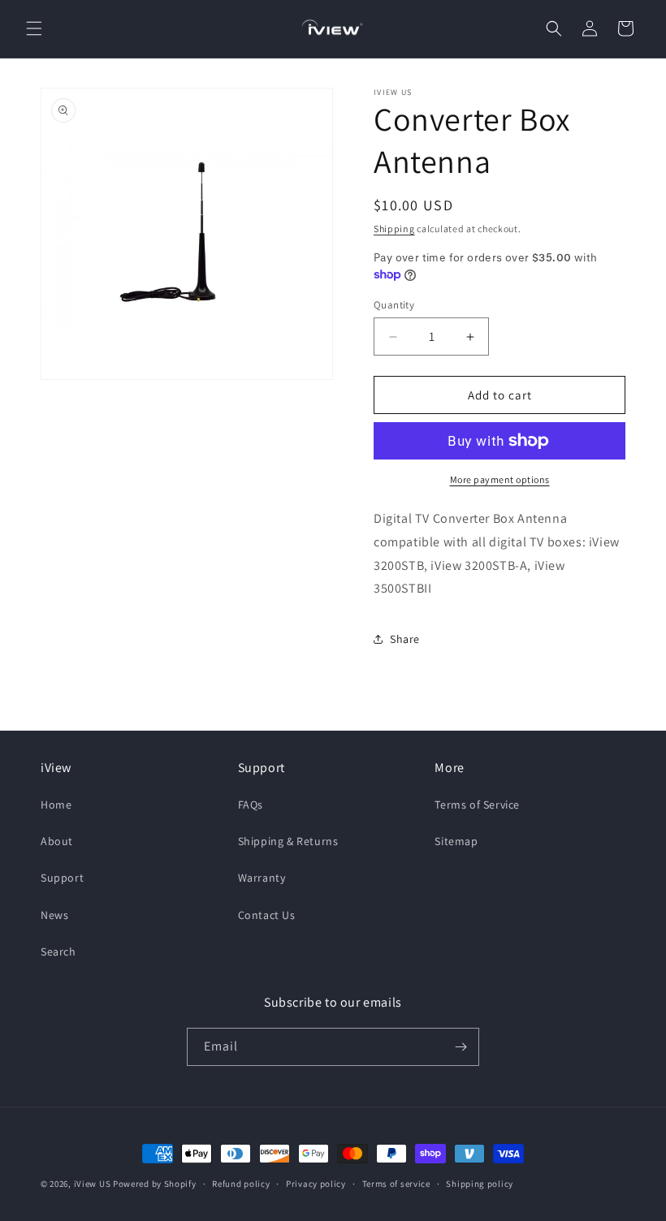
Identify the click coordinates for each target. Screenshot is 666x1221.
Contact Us (267, 915)
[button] (34, 28)
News (54, 915)
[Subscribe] (460, 1047)
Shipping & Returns (288, 841)
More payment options (500, 479)
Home (56, 804)
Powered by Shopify (155, 1183)
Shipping (394, 228)
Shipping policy (479, 1183)
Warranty (262, 877)
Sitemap (456, 841)
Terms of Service (477, 804)
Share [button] (405, 639)
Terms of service (396, 1183)
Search (58, 951)
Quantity (394, 305)
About (57, 841)
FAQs (250, 804)
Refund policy (241, 1183)
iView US (92, 1183)
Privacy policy (316, 1183)
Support (62, 877)
